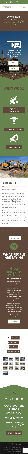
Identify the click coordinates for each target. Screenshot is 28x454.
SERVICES (13, 63)
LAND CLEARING (14, 147)
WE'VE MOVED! (14, 418)
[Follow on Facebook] (6, 398)
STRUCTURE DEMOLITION (14, 110)
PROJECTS (14, 68)
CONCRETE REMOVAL (14, 129)
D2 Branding (17, 451)
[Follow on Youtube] (22, 398)
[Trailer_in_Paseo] (14, 177)
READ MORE (15, 238)
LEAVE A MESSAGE (14, 433)
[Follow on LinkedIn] (16, 398)
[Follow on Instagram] (11, 398)
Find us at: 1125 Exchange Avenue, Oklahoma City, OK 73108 (14, 425)
